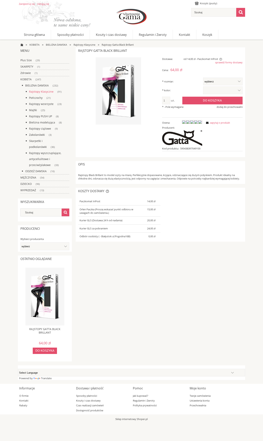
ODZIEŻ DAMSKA (36, 171)
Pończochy (36, 98)
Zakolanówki (37, 135)
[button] (217, 122)
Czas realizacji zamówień (90, 405)
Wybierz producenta (32, 239)
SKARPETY (26, 66)
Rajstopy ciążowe (40, 128)
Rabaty (23, 405)
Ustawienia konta (199, 400)
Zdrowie (25, 73)
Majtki (33, 110)
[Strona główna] (131, 17)
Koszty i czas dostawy (88, 400)
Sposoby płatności (86, 395)
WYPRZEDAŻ (28, 190)
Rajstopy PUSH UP (40, 116)
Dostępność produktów (89, 410)
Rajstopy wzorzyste (41, 104)
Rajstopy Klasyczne (41, 91)
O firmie (23, 395)
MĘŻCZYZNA (28, 177)
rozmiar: (167, 81)
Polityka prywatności (145, 405)
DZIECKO (26, 184)
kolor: (166, 90)
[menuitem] (34, 34)
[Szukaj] (240, 12)
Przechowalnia (198, 405)
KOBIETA (26, 79)
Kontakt (23, 400)
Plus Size (26, 60)
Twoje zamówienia (200, 395)
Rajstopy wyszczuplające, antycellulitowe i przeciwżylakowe (45, 159)
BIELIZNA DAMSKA (37, 85)
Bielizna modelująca (42, 122)
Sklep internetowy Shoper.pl (131, 419)
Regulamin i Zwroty (144, 400)
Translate (46, 378)
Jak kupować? (140, 395)
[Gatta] (182, 137)
